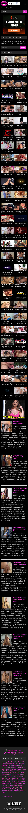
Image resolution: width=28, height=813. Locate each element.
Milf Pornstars (21, 781)
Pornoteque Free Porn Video (9, 762)
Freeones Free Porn (7, 796)
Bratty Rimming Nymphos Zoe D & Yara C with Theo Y (19, 673)
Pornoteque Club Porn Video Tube (11, 772)
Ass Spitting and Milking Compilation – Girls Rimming (20, 636)
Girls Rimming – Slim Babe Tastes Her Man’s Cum (19, 529)
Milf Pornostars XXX (7, 783)
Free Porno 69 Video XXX (16, 785)
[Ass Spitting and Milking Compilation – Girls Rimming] (6, 645)
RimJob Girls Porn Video (15, 765)
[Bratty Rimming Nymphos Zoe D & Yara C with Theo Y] (6, 682)
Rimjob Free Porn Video (18, 778)
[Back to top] (23, 808)
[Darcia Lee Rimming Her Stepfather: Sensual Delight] (6, 498)
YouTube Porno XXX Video (9, 767)
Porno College (22, 762)
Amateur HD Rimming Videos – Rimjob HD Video (19, 599)
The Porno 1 (5, 789)
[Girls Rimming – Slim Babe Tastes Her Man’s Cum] (6, 537)
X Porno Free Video (19, 776)
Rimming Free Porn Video (18, 774)
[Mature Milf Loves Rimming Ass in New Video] (6, 465)
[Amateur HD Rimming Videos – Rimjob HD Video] (6, 608)
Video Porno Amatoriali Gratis (13, 769)
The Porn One (19, 787)
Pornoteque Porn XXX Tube (10, 763)
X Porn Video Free (8, 776)
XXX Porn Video (6, 778)
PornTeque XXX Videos (8, 787)
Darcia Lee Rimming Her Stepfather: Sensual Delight (20, 490)
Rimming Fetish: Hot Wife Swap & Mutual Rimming (19, 708)
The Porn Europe (14, 789)
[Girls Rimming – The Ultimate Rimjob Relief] (6, 572)
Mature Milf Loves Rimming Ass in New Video (19, 456)
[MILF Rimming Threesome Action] (6, 432)
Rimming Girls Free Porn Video (10, 780)
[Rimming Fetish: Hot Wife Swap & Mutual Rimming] (6, 717)
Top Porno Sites (12, 781)
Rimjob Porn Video (15, 771)
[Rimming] (11, 4)
